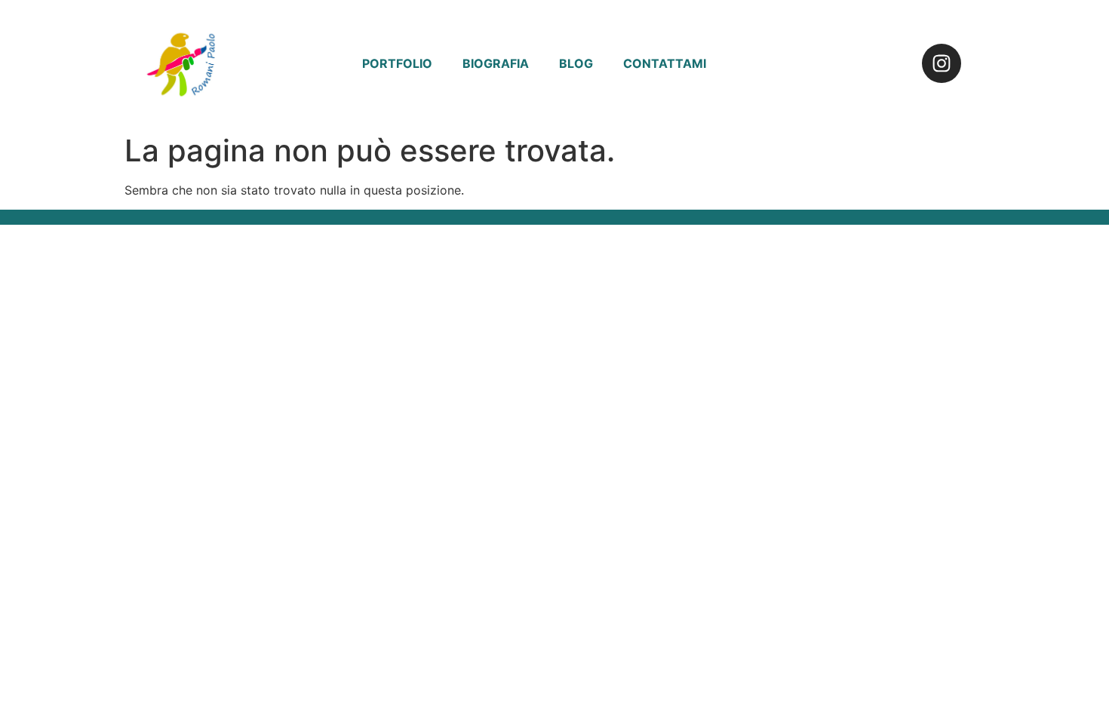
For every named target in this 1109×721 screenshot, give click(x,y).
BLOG (576, 63)
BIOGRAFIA (495, 63)
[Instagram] (941, 63)
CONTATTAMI (664, 63)
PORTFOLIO (397, 63)
